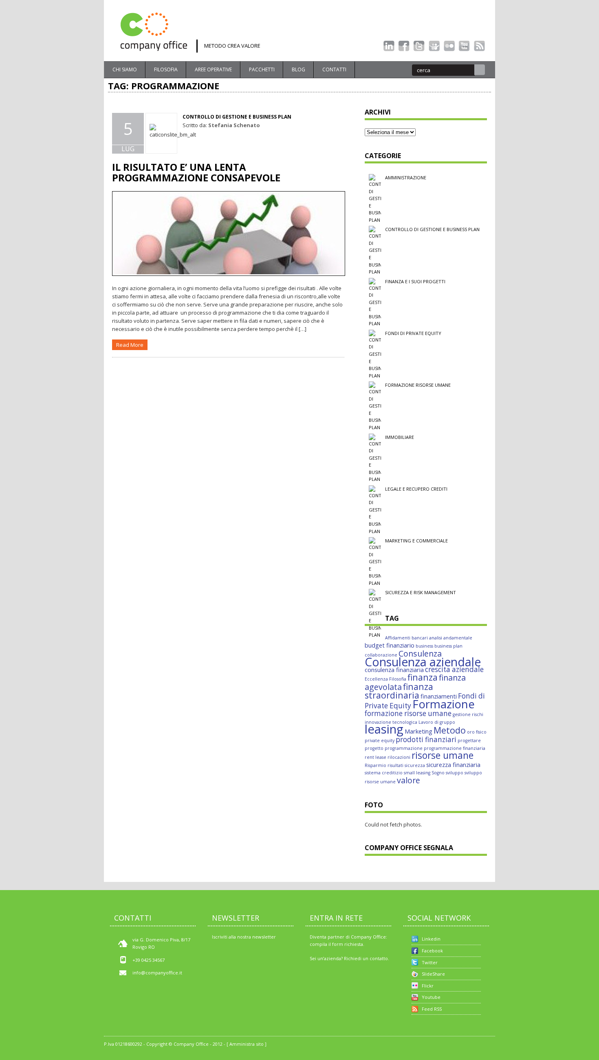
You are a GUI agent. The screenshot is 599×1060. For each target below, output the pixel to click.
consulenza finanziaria (394, 670)
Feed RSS (432, 1009)
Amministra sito (246, 1044)
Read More (129, 344)
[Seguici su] (434, 46)
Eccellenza (376, 679)
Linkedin (431, 939)
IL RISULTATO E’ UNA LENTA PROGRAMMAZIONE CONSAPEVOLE (196, 172)
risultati (395, 765)
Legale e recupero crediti (416, 489)
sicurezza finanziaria (453, 764)
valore (408, 780)
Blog (298, 69)
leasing (384, 729)
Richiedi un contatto (366, 958)
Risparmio (375, 765)
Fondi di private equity (413, 333)
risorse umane (442, 755)
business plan (448, 646)
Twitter (430, 962)
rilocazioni (399, 757)
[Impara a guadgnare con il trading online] (299, 487)
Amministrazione (405, 177)
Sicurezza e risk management (420, 592)
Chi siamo (124, 69)
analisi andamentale (450, 638)
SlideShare (433, 974)
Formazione (443, 704)
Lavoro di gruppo (436, 722)
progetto (374, 748)
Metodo (450, 730)
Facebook (432, 951)
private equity (379, 740)
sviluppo (454, 773)
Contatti (334, 69)
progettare (469, 740)
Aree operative (213, 69)
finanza (422, 677)
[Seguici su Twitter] (419, 46)
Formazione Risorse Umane (418, 385)
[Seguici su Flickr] (449, 46)
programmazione (404, 748)
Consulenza (420, 653)
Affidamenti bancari (406, 638)
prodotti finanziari (426, 739)
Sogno (438, 773)
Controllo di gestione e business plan (237, 116)
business (424, 646)
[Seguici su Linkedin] (388, 46)
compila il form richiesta (336, 944)
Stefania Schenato (234, 125)
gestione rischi (468, 714)
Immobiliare (399, 437)
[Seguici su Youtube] (464, 46)
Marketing (418, 731)
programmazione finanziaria (454, 748)
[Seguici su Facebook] (404, 46)
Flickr (428, 986)
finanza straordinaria (399, 691)
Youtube (431, 997)
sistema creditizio (384, 773)
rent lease (375, 757)
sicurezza (415, 765)
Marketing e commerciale (416, 541)
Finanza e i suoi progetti (415, 281)
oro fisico (477, 732)
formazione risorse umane (408, 713)
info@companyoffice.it (157, 973)
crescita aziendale (454, 669)
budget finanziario (389, 645)
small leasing (417, 773)
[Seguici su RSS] (479, 46)
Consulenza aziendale (423, 662)
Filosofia (166, 69)
